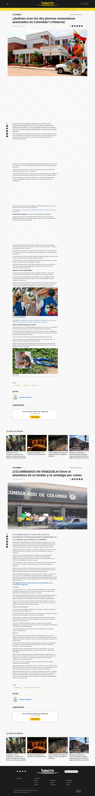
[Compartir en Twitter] (77, 26)
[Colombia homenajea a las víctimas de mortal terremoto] (37, 443)
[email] (79, 26)
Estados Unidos (40, 9)
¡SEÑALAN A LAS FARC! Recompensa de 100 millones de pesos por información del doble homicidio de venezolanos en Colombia (34, 321)
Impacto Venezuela (25, 397)
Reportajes (47, 9)
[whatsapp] (72, 26)
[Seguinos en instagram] (22, 771)
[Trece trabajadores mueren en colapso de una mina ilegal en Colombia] (58, 443)
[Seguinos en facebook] (25, 771)
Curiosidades (72, 9)
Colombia (32, 9)
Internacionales (55, 9)
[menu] (7, 4)
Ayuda (29, 792)
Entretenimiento (64, 9)
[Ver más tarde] (70, 26)
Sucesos (27, 9)
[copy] (82, 26)
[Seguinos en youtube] (20, 771)
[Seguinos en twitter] (17, 771)
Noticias (22, 9)
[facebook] (75, 26)
